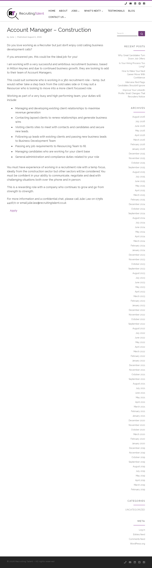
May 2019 (140, 475)
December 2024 (137, 204)
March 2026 (139, 140)
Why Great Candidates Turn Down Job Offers (131, 57)
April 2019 (140, 480)
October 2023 (138, 264)
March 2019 (139, 485)
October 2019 (138, 457)
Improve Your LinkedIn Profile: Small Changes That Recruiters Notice (131, 93)
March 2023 (139, 296)
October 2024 (138, 209)
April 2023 (140, 291)
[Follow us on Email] (130, 3)
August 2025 (139, 172)
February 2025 (138, 199)
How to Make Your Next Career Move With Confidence (133, 74)
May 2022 (140, 342)
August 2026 (138, 117)
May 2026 (140, 130)
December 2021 (137, 365)
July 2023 (140, 278)
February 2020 (138, 439)
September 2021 (137, 379)
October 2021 (138, 374)
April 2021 (140, 402)
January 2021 (138, 416)
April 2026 (140, 135)
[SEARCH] (127, 33)
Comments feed (137, 539)
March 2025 (139, 195)
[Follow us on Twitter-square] (140, 3)
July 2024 (140, 222)
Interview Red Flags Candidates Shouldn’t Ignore (131, 84)
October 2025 (138, 163)
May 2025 (140, 186)
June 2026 (140, 126)
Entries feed (139, 534)
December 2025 (137, 153)
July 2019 (140, 471)
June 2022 (140, 337)
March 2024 (139, 241)
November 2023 (137, 259)
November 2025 (137, 158)
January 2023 (138, 305)
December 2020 (137, 420)
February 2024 (138, 245)
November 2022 (137, 314)
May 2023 (140, 287)
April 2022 (140, 347)
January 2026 (138, 149)
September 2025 (136, 167)
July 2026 (140, 121)
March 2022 (139, 351)
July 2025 (140, 176)
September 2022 (136, 324)
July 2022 (140, 333)
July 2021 (140, 388)
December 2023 (137, 255)
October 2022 (138, 319)
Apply (13, 210)
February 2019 (138, 489)
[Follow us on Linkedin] (135, 3)
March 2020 (139, 434)
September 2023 (136, 268)
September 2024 (136, 213)
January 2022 (138, 360)
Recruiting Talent (24, 561)
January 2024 (138, 250)
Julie (12, 37)
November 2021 (137, 370)
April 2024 (140, 236)
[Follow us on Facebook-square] (144, 3)
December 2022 (137, 310)
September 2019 (137, 462)
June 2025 (140, 181)
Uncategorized (135, 509)
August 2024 (139, 218)
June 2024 (140, 227)
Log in (142, 530)
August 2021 (139, 383)
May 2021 (140, 397)
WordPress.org (137, 543)
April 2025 (140, 190)
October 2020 (138, 429)
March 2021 (139, 406)
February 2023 (138, 301)
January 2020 (138, 443)
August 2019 (139, 466)
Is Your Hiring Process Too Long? (132, 65)
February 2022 (138, 356)
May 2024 (140, 232)
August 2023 (139, 273)
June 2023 (140, 282)
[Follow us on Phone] (126, 3)
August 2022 (139, 328)
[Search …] (141, 33)
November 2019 (137, 452)
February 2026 (138, 144)
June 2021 (140, 393)
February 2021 (138, 411)
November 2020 (137, 425)
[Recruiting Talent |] (25, 13)
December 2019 (137, 448)
